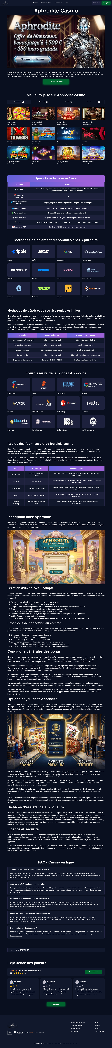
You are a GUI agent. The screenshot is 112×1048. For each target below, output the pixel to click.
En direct (42, 102)
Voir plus (56, 1004)
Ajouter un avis (93, 972)
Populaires (17, 102)
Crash (67, 102)
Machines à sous (91, 102)
